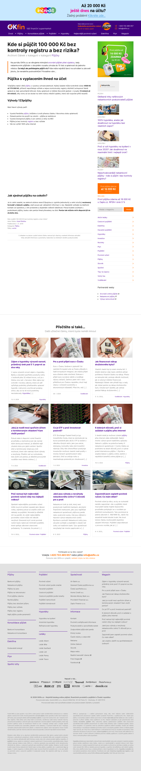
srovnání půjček (40, 715)
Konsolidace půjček (36, 33)
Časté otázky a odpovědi (80, 637)
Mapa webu (75, 651)
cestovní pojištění (102, 731)
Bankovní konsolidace (16, 629)
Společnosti (76, 574)
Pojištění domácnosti (47, 603)
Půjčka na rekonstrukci (16, 592)
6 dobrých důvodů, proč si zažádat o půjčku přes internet (116, 614)
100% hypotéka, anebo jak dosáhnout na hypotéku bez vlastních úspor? (111, 123)
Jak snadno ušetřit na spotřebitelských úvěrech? (117, 642)
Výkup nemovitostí (107, 299)
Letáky (42, 634)
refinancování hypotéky (102, 753)
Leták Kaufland (45, 648)
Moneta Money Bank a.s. (80, 596)
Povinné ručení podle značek (50, 585)
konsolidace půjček (35, 717)
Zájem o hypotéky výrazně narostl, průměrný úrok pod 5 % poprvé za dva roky (28, 364)
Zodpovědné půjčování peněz (82, 629)
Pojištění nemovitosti (47, 600)
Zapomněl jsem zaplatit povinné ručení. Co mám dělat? (117, 636)
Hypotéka (26, 393)
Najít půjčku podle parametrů (19, 614)
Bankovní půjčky (14, 581)
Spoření (101, 268)
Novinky (101, 242)
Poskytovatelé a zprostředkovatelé (84, 626)
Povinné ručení (103, 255)
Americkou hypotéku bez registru (120, 751)
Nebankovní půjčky (107, 296)
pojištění (10, 741)
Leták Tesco (44, 659)
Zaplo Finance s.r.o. (78, 603)
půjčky (28, 86)
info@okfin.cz (124, 28)
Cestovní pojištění (105, 222)
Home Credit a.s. (77, 592)
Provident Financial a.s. (79, 600)
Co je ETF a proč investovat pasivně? (116, 609)
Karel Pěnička (21, 221)
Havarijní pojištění (105, 230)
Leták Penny (44, 655)
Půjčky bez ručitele (15, 607)
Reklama (73, 640)
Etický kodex (75, 633)
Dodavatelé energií (15, 648)
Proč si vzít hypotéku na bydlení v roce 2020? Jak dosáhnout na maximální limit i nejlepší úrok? (114, 149)
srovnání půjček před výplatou (61, 62)
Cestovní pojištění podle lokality (51, 596)
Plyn (115, 33)
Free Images (75, 659)
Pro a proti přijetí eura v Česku (68, 361)
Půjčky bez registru (15, 611)
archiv (14, 228)
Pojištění (52, 33)
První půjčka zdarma (16, 596)
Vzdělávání (102, 280)
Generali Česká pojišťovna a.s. (82, 585)
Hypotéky (65, 33)
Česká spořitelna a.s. (78, 589)
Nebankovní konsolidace (17, 633)
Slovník (100, 263)
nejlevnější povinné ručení (114, 717)
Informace (75, 611)
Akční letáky (102, 217)
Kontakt (73, 618)
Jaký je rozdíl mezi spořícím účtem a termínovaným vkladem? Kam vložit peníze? (28, 430)
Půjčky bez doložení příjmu (18, 603)
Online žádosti (76, 644)
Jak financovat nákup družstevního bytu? (115, 595)
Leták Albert (44, 641)
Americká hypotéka (46, 622)
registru (31, 121)
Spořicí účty (13, 664)
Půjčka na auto (13, 589)
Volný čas (101, 276)
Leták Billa (43, 644)
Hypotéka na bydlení (47, 618)
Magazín (125, 33)
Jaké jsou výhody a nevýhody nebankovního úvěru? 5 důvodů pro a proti (69, 497)
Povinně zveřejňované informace (83, 622)
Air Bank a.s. (75, 581)
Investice (101, 238)
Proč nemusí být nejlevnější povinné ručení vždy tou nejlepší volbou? (27, 497)
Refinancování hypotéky (48, 626)
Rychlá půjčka (13, 600)
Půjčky (20, 33)
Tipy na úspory (103, 272)
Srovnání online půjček (109, 294)
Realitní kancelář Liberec (80, 655)
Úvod (10, 33)
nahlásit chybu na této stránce (83, 558)
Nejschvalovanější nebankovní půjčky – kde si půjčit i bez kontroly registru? (115, 176)
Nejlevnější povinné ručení (85, 33)
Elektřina (105, 33)
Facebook (74, 662)
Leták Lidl (43, 652)
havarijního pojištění (85, 721)
